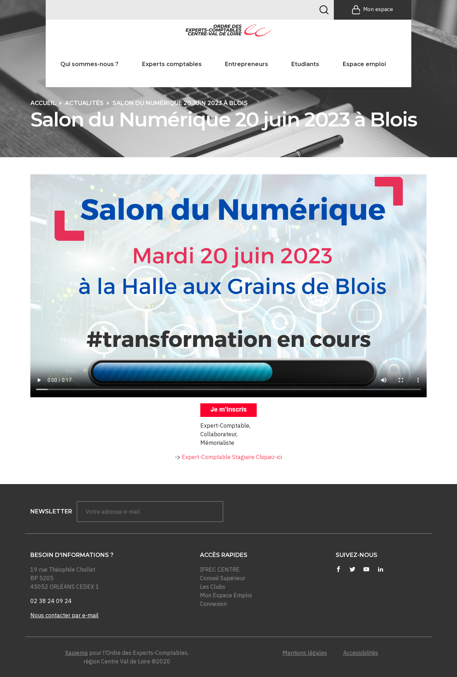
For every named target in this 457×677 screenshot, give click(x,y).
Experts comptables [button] (172, 64)
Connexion (213, 603)
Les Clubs (212, 586)
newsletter (51, 511)
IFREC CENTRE (220, 569)
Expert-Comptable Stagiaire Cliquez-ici (232, 457)
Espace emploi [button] (364, 64)
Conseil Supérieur (222, 578)
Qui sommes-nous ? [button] (89, 64)
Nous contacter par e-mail (64, 615)
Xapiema (76, 652)
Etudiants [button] (305, 64)
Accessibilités (360, 652)
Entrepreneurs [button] (246, 64)
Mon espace (378, 9)
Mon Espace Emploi (226, 595)
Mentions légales (304, 652)
